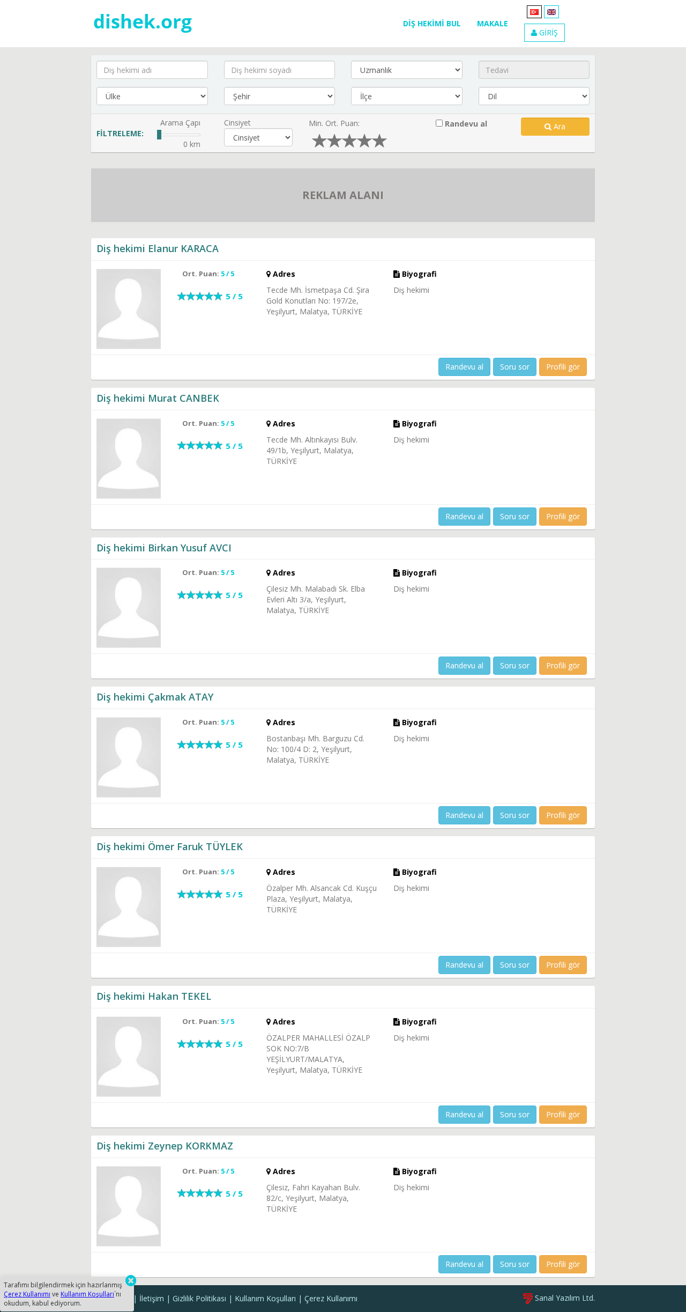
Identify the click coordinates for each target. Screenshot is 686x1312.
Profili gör (563, 367)
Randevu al (465, 124)
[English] (551, 11)
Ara (558, 126)
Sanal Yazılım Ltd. (564, 1298)
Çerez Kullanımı (330, 1298)
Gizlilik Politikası (199, 1298)
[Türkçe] (534, 11)
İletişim (151, 1298)
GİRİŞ (547, 32)
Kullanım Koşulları (265, 1298)
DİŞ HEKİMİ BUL (432, 23)
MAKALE (492, 23)
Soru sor (515, 367)
